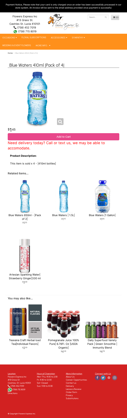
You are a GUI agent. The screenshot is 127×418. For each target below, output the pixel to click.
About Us (70, 376)
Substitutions (72, 398)
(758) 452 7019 (26, 27)
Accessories (58, 37)
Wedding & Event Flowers (16, 45)
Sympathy (77, 37)
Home (10, 53)
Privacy (69, 395)
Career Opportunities (76, 380)
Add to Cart (64, 136)
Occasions (8, 37)
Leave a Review (73, 389)
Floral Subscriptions (34, 37)
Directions (12, 393)
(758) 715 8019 (26, 31)
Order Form (71, 392)
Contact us (71, 383)
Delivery (70, 386)
